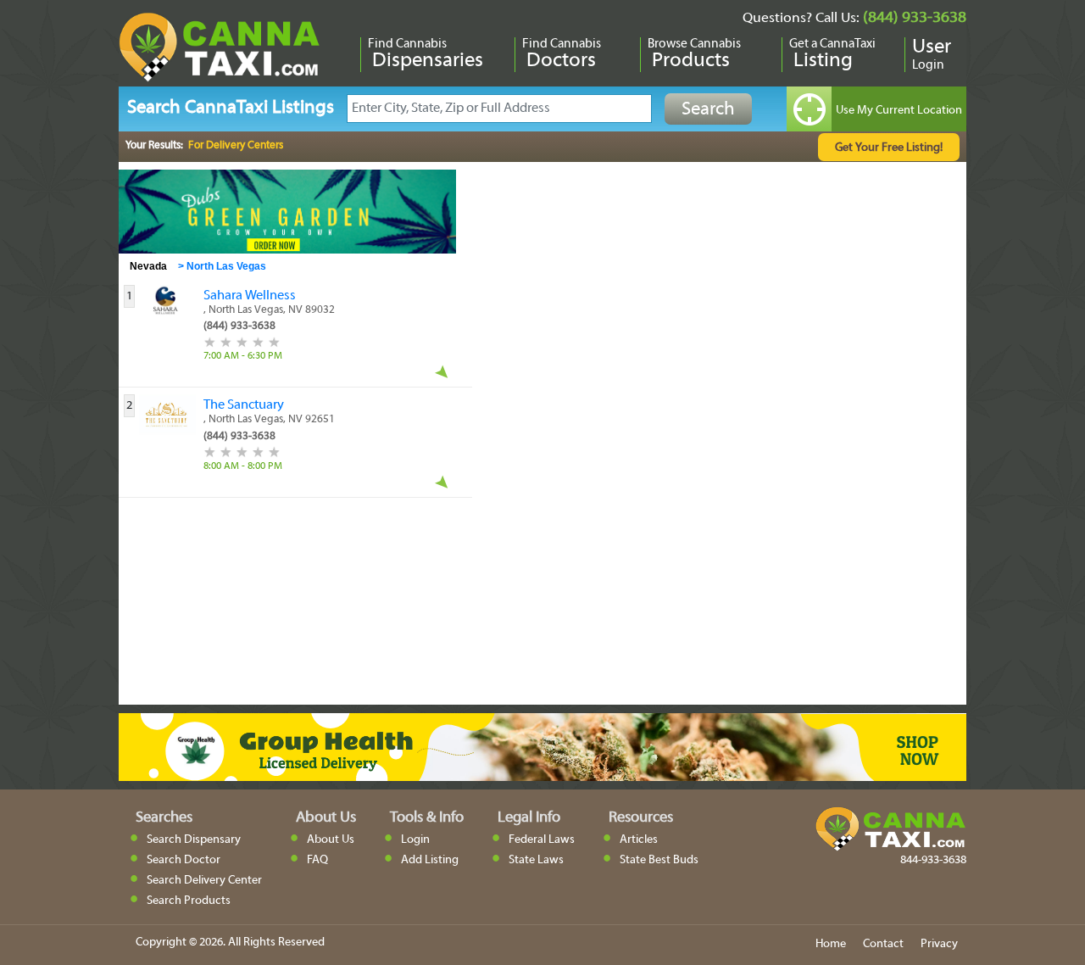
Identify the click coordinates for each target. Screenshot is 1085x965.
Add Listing (430, 860)
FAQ (317, 860)
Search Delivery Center (204, 880)
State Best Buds (659, 860)
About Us (330, 840)
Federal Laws (542, 840)
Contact (883, 944)
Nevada (148, 266)
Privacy (939, 944)
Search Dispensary (194, 840)
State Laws (536, 860)
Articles (639, 840)
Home (830, 944)
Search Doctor (183, 860)
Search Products (189, 901)
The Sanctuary (243, 405)
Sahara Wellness (249, 296)
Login (415, 840)
